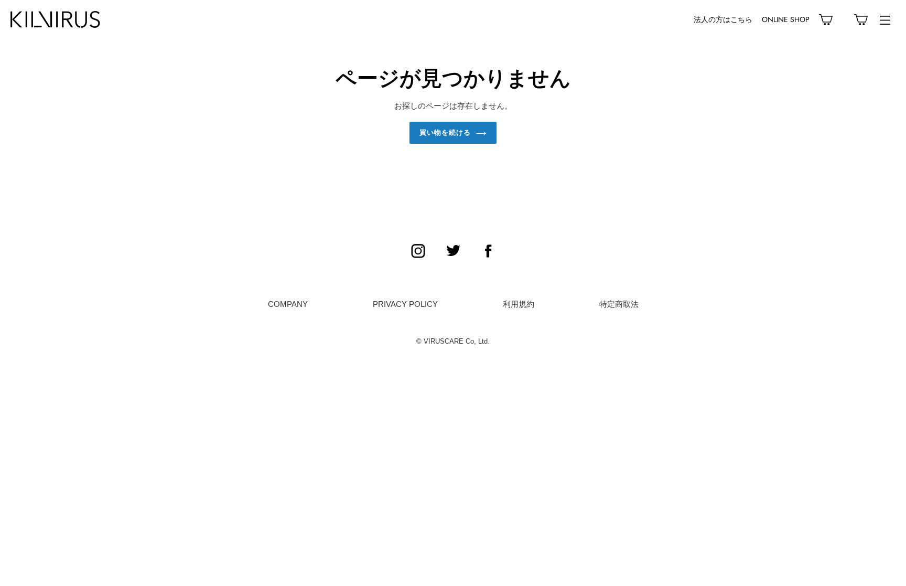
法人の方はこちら (723, 19)
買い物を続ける (445, 132)
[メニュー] (885, 20)
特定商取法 (619, 304)
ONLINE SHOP (786, 19)
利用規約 (518, 304)
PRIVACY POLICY (405, 304)
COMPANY (288, 304)
